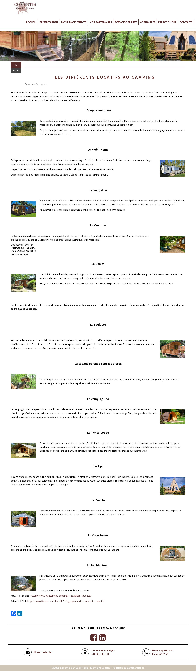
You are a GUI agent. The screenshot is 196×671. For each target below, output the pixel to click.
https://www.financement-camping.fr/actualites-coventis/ (61, 595)
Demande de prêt (126, 22)
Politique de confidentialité (128, 667)
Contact (186, 22)
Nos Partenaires (101, 22)
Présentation (48, 22)
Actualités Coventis (37, 84)
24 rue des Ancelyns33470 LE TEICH (103, 652)
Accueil (31, 22)
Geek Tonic (81, 667)
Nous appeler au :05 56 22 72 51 (162, 652)
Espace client (167, 22)
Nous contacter (43, 652)
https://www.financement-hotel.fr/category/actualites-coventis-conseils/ (65, 601)
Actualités (147, 22)
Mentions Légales (100, 667)
